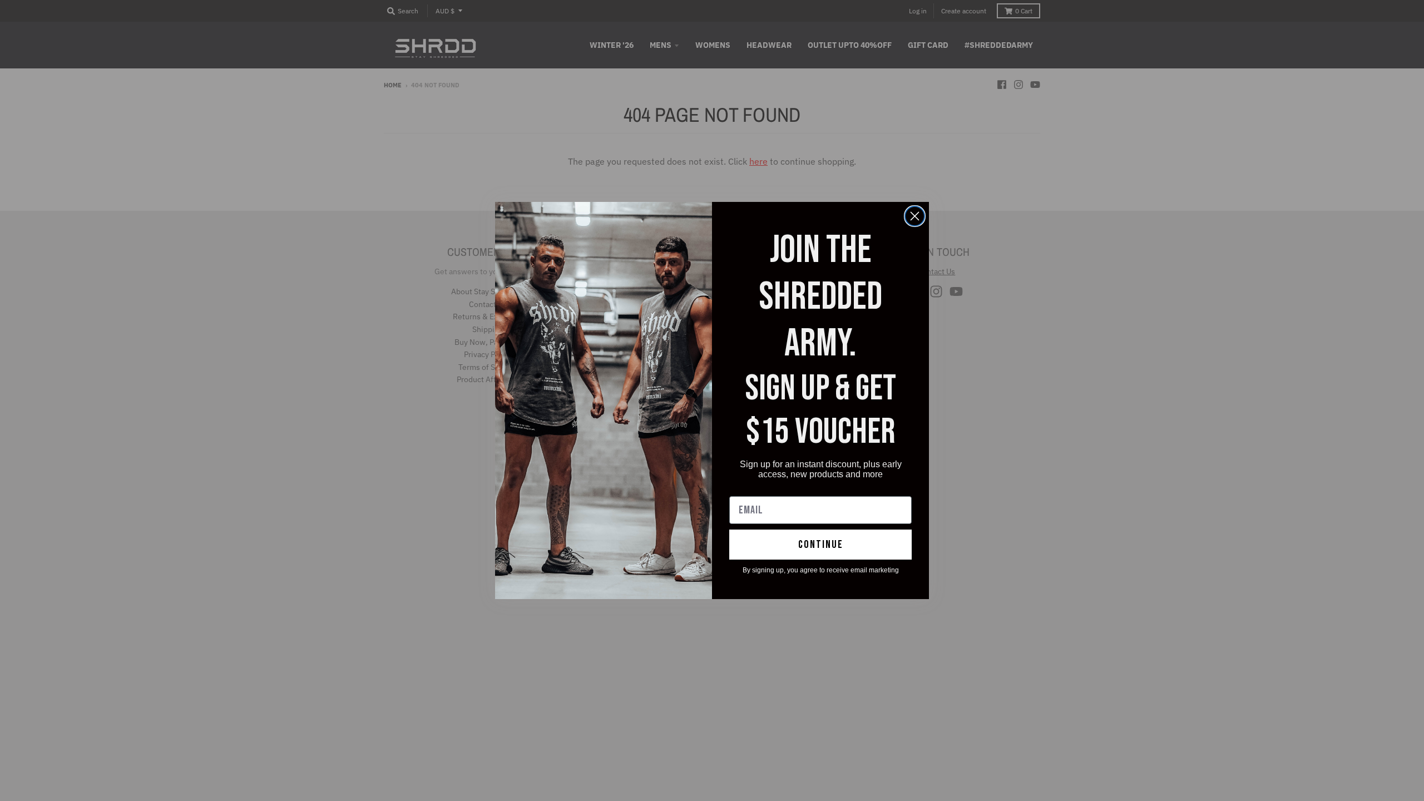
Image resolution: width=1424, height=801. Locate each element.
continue (820, 544)
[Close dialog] (914, 216)
